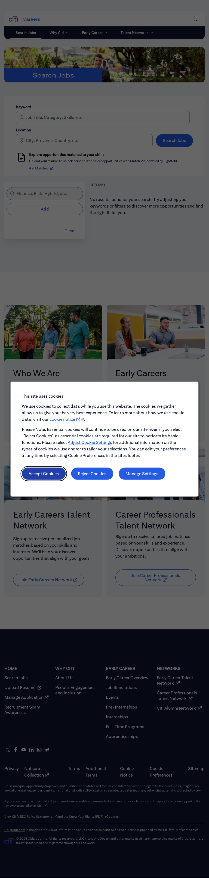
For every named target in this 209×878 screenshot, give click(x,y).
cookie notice (62, 419)
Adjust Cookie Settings (90, 442)
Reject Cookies (92, 473)
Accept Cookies (44, 473)
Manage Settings (141, 473)
